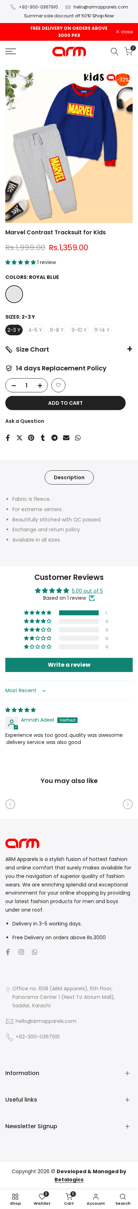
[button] (21, 262)
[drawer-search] (115, 51)
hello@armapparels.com (101, 7)
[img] (20, 709)
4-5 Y (35, 330)
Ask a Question (24, 421)
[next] (128, 804)
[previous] (10, 804)
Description (69, 477)
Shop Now (103, 16)
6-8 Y (57, 330)
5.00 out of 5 (87, 590)
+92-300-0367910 (38, 7)
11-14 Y (102, 330)
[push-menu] (10, 51)
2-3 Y (14, 330)
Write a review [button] (69, 665)
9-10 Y (79, 330)
